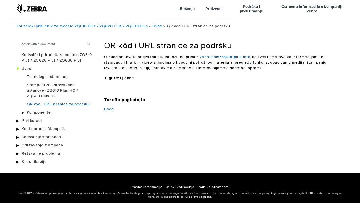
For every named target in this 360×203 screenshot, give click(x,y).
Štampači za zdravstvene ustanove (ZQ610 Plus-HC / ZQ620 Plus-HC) (53, 90)
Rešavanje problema (41, 153)
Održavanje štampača (42, 145)
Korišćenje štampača (41, 137)
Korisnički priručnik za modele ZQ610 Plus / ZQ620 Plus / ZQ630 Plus (82, 26)
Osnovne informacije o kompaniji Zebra (312, 9)
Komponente (39, 112)
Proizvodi (214, 9)
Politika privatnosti (214, 187)
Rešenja (187, 9)
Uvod (157, 26)
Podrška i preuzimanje (251, 9)
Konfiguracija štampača (44, 129)
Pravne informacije (146, 187)
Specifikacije (34, 162)
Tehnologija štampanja (48, 77)
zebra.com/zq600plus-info (225, 57)
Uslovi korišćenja (180, 187)
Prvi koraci (32, 121)
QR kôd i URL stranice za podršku (58, 104)
